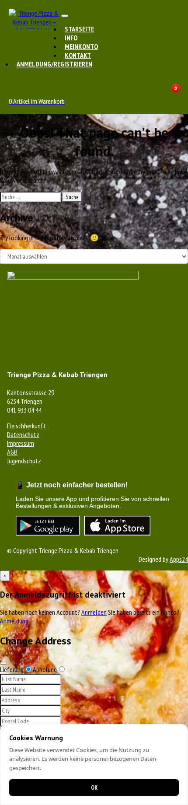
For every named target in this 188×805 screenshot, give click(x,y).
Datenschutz (23, 434)
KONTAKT (78, 55)
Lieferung (12, 669)
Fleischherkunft (26, 425)
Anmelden (94, 612)
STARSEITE (79, 28)
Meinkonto (81, 46)
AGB (12, 452)
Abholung (45, 669)
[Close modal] (3, 663)
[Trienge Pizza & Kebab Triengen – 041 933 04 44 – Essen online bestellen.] (35, 30)
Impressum (20, 443)
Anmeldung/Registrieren (54, 64)
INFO (71, 37)
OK (94, 787)
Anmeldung (14, 620)
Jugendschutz (24, 460)
